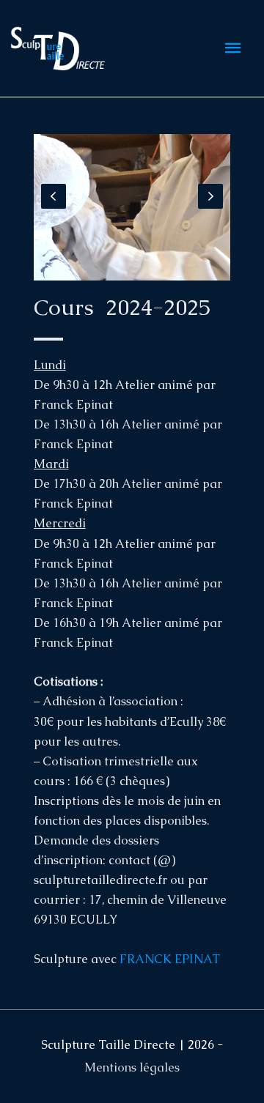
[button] (53, 196)
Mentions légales (132, 1067)
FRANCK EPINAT (170, 959)
